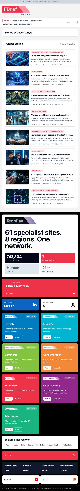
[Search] (75, 22)
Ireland (30, 445)
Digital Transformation (20, 20)
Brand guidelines (10, 465)
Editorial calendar (48, 465)
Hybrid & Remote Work (9, 24)
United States (67, 445)
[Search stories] (73, 455)
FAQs (7, 470)
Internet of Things (25, 24)
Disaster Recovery (36, 20)
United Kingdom (54, 445)
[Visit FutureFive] (53, 347)
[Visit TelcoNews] (14, 409)
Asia (7, 445)
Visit (7, 337)
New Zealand (40, 445)
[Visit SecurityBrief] (53, 378)
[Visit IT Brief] (14, 378)
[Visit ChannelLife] (53, 316)
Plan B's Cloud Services (41, 488)
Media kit (18, 337)
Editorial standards (66, 465)
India (23, 445)
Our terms (63, 470)
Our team (45, 470)
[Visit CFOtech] (14, 316)
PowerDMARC (68, 488)
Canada (15, 445)
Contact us (27, 465)
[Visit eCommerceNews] (14, 347)
